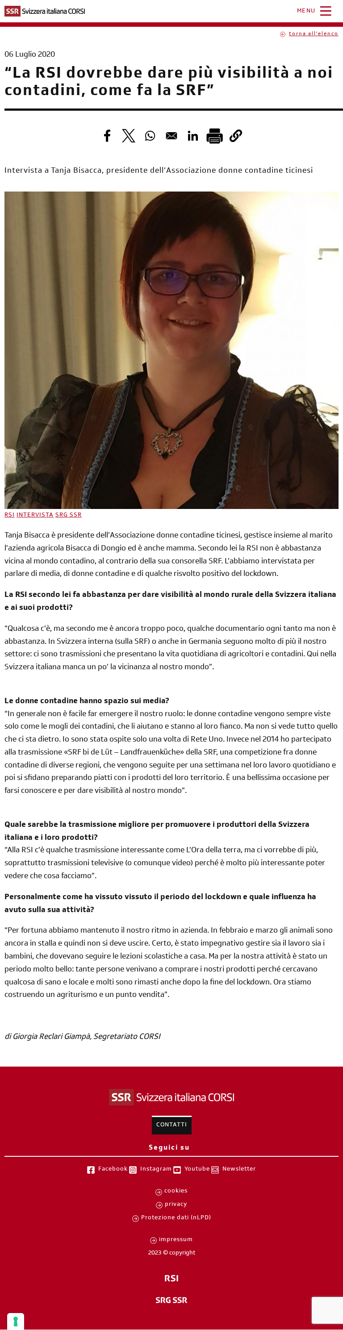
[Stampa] (214, 136)
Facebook (113, 1170)
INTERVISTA (35, 516)
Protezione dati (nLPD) (176, 1218)
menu (306, 11)
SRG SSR (68, 516)
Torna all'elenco (314, 34)
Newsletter (239, 1170)
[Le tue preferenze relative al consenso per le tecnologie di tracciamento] (15, 1321)
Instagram (156, 1170)
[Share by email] (171, 136)
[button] (236, 136)
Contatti (171, 1125)
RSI (9, 516)
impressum (176, 1240)
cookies (176, 1191)
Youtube (197, 1170)
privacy (176, 1205)
